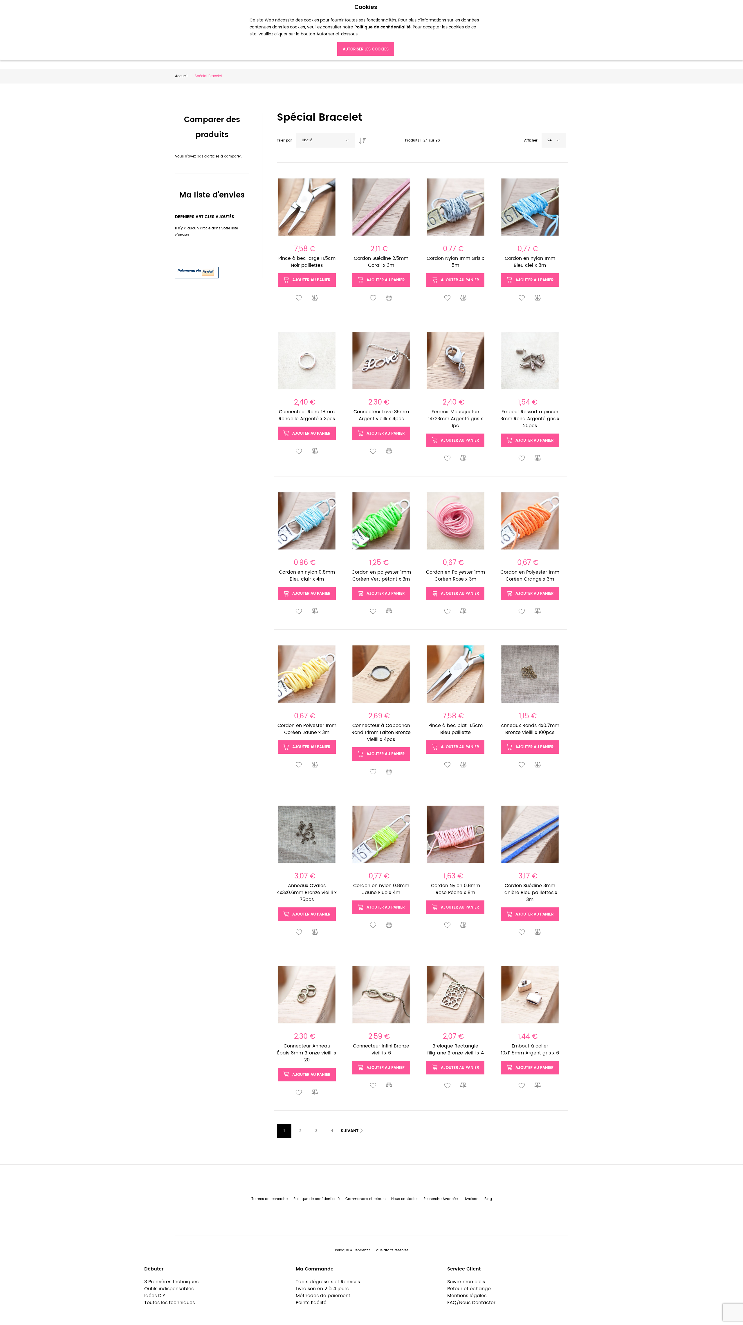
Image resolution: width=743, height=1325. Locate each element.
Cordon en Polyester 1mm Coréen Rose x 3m (455, 575)
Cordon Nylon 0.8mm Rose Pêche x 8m (455, 889)
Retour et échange (469, 1289)
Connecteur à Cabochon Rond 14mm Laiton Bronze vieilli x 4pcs (381, 732)
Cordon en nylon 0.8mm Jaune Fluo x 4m (381, 889)
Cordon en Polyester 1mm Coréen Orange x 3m (529, 575)
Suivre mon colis (466, 1282)
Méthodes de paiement (323, 1295)
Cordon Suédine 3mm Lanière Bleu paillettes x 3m (529, 892)
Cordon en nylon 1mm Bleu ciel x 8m (530, 262)
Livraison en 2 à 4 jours (322, 1289)
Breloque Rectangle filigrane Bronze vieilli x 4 (455, 1049)
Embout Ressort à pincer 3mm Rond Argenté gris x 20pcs (529, 418)
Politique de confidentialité (316, 1199)
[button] (299, 298)
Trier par (284, 140)
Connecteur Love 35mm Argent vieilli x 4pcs (381, 415)
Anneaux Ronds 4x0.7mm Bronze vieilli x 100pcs (530, 729)
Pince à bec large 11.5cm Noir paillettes (307, 262)
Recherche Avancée (440, 1199)
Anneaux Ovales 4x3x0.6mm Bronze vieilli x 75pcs (307, 892)
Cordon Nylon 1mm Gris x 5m (455, 262)
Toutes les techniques (169, 1302)
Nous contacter (404, 1199)
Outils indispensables (169, 1289)
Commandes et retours (365, 1199)
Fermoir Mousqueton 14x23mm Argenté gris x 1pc (455, 418)
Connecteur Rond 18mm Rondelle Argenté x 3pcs (307, 415)
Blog (488, 1199)
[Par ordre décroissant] (361, 139)
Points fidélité (311, 1302)
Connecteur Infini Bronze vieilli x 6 (381, 1049)
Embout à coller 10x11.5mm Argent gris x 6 (530, 1049)
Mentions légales (466, 1295)
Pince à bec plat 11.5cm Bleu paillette (455, 729)
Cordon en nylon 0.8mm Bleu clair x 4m (307, 575)
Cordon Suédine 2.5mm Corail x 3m (381, 262)
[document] (366, 30)
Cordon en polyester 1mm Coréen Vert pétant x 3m (381, 575)
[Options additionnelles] (197, 270)
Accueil (181, 76)
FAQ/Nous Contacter (471, 1302)
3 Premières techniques (171, 1282)
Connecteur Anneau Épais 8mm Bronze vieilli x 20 (306, 1053)
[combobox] (325, 140)
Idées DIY (154, 1295)
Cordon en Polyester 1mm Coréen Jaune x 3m (306, 729)
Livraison (471, 1199)
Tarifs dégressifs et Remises (328, 1282)
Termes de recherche (269, 1199)
